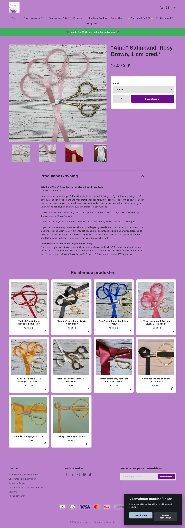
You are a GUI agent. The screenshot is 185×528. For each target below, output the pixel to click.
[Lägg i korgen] (172, 388)
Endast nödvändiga (165, 516)
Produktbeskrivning (59, 176)
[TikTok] (90, 474)
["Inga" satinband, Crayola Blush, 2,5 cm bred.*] (172, 331)
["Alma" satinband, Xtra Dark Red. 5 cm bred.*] (130, 388)
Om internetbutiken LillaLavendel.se (27, 487)
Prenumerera (166, 476)
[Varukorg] (173, 7)
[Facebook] (66, 474)
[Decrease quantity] (116, 99)
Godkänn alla (141, 515)
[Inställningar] (167, 7)
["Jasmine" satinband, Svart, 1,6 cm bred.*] (87, 331)
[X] (72, 474)
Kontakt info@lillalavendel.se (23, 474)
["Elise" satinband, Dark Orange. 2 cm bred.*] (45, 388)
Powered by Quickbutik (104, 522)
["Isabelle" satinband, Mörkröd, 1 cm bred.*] (45, 331)
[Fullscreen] (58, 93)
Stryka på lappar (17, 483)
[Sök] (161, 7)
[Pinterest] (84, 474)
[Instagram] (78, 474)
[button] (102, 94)
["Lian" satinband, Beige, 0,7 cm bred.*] (87, 388)
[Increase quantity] (127, 99)
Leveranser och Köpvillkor (22, 478)
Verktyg (13, 491)
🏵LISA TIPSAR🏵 (17, 496)
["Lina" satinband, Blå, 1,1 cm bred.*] (130, 331)
